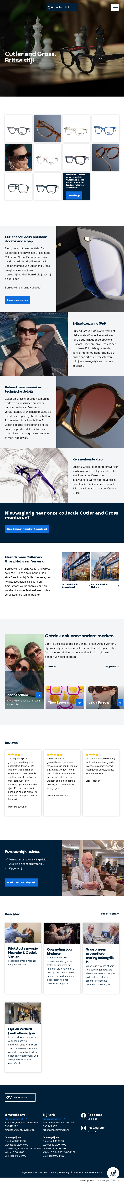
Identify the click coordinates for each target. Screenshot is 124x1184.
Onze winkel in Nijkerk (99, 585)
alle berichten (109, 913)
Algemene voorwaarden (34, 1172)
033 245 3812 (50, 1126)
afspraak (113, 1176)
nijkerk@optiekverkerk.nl (56, 1130)
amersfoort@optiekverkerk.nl (20, 1130)
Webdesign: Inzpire (87, 1180)
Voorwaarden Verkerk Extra (88, 1172)
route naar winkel (14, 1119)
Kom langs (74, 195)
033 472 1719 (12, 1126)
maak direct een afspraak (21, 882)
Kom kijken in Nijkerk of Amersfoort (27, 529)
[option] (24, 671)
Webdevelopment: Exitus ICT (108, 1180)
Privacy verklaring (60, 1172)
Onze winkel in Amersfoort (70, 585)
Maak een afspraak (17, 300)
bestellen (113, 587)
